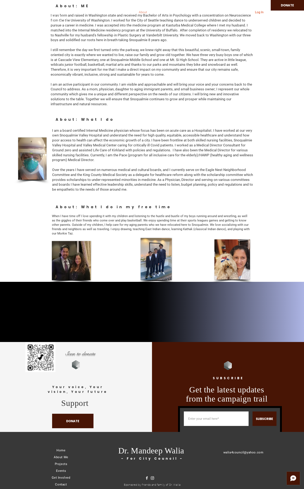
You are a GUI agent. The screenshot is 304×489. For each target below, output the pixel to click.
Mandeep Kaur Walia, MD (44, 9)
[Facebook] (147, 478)
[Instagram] (152, 478)
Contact (61, 484)
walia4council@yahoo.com (243, 452)
